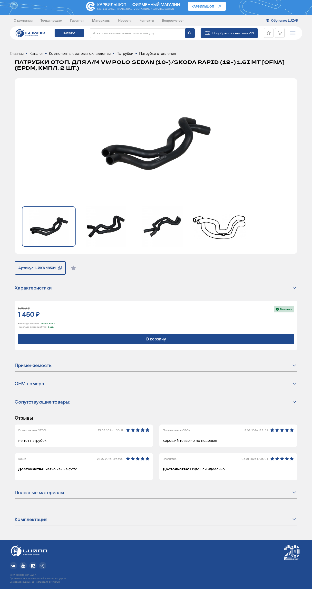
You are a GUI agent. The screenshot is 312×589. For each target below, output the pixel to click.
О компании (23, 20)
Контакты (146, 20)
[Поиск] (190, 33)
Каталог (69, 33)
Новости (125, 20)
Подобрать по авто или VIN (233, 33)
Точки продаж (51, 20)
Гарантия (77, 20)
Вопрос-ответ (173, 20)
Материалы (101, 20)
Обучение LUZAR (284, 20)
